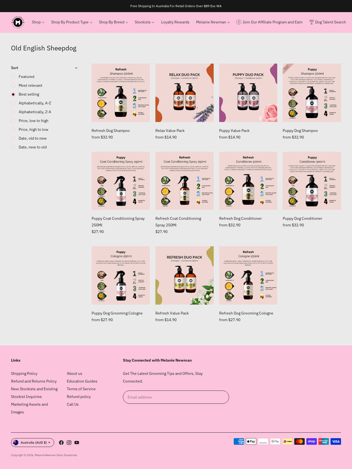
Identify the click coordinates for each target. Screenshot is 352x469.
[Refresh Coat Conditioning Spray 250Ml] (184, 181)
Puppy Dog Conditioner (302, 218)
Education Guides (82, 381)
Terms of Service (81, 388)
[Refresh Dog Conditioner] (248, 181)
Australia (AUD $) (34, 442)
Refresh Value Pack (172, 313)
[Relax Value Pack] (184, 93)
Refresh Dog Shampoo (111, 130)
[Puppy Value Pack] (248, 93)
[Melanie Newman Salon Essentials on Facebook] (61, 442)
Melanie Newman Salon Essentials (56, 455)
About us (74, 373)
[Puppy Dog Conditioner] (312, 181)
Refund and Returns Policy (34, 381)
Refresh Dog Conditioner (240, 218)
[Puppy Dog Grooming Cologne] (121, 275)
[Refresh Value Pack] (184, 275)
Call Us (73, 404)
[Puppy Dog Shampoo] (312, 93)
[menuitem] (38, 22)
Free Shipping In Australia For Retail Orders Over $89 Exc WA (176, 6)
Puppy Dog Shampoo (300, 130)
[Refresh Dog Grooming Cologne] (248, 275)
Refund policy (79, 396)
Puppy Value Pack (234, 130)
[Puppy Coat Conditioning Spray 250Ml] (121, 181)
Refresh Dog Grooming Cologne (246, 313)
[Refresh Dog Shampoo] (121, 93)
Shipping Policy (24, 373)
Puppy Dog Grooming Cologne (117, 313)
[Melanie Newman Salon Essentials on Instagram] (69, 442)
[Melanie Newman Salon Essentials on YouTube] (76, 442)
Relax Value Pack (170, 130)
